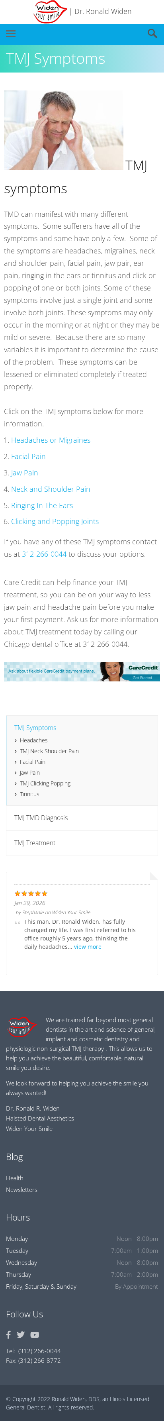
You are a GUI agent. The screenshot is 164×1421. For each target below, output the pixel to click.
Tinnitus (29, 794)
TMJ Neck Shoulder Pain (49, 751)
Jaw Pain (24, 472)
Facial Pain (28, 456)
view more (88, 946)
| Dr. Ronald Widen (100, 11)
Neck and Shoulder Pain (50, 489)
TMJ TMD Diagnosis (41, 817)
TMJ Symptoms (35, 727)
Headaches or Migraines (50, 440)
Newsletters (21, 1189)
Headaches (34, 740)
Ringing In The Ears (42, 505)
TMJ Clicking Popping (45, 783)
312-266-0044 (44, 554)
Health (14, 1178)
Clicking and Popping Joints (55, 521)
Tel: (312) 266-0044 (33, 1351)
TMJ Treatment (34, 842)
